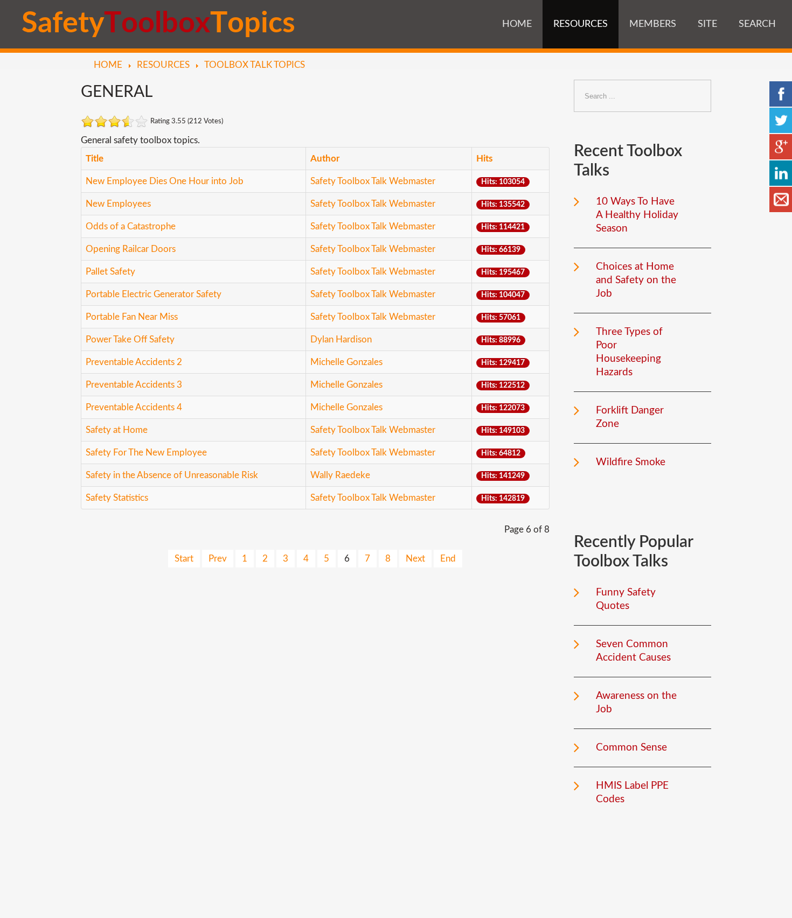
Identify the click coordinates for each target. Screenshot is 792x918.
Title (94, 158)
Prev (218, 558)
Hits (484, 158)
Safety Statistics (117, 497)
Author (324, 158)
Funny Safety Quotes (626, 599)
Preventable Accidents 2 (134, 362)
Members (652, 24)
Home (517, 24)
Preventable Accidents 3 (134, 384)
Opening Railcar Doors (131, 249)
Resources (580, 24)
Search (757, 24)
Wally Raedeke (340, 475)
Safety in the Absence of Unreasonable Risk (172, 475)
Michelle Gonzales (346, 362)
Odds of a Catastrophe (131, 226)
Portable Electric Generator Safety (153, 294)
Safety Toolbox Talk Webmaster (372, 181)
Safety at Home (117, 430)
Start (184, 558)
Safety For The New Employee (146, 452)
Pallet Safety (110, 271)
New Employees (118, 203)
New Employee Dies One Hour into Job (165, 181)
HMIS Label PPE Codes (632, 792)
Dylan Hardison (341, 339)
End (448, 558)
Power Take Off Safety (130, 339)
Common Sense (631, 747)
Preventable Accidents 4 (134, 407)
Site (707, 24)
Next (415, 558)
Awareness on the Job (636, 702)
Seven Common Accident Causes (633, 651)
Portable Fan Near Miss (132, 316)
